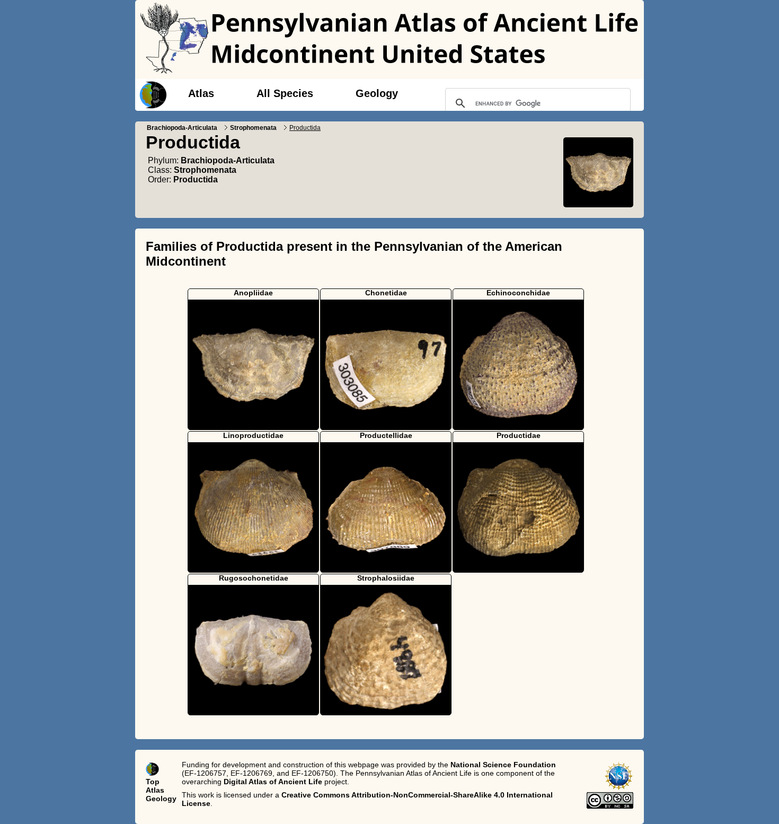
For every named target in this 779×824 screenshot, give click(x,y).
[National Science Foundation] (618, 788)
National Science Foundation (503, 764)
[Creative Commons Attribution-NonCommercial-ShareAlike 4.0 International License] (610, 806)
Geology (377, 93)
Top (153, 781)
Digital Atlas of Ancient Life (273, 781)
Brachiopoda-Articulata (182, 128)
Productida (195, 179)
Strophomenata (253, 128)
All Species (284, 93)
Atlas (201, 93)
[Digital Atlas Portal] (151, 94)
